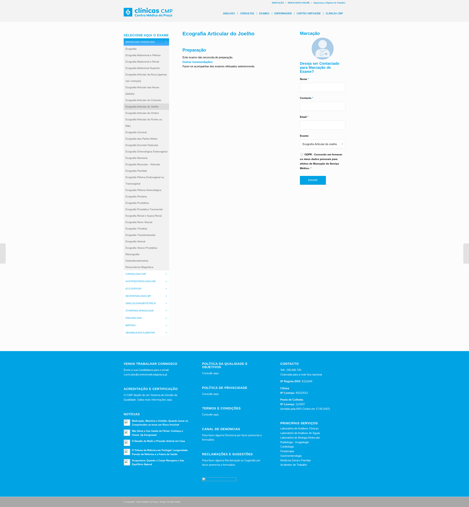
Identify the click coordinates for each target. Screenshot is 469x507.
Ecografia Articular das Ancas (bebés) (142, 90)
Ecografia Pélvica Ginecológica (143, 190)
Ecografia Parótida (136, 170)
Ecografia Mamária (136, 157)
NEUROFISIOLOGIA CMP (138, 296)
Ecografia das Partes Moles (141, 138)
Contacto (306, 98)
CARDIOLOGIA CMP (135, 274)
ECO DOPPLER (133, 288)
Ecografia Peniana (136, 196)
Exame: (304, 135)
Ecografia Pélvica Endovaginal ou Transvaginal (144, 180)
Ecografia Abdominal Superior (142, 68)
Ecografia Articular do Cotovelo (143, 100)
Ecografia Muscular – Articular (142, 164)
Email (304, 117)
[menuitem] (278, 3)
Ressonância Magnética (139, 267)
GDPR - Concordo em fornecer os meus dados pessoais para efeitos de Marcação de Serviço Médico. (321, 161)
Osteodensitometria (136, 260)
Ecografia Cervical (136, 132)
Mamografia (132, 254)
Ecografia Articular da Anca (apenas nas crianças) (146, 77)
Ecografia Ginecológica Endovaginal (146, 151)
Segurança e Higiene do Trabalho (329, 3)
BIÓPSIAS (130, 325)
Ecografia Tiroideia (136, 228)
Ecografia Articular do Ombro (142, 113)
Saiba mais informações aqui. (155, 399)
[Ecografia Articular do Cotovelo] (3, 253)
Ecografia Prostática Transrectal (144, 209)
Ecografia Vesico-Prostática (141, 247)
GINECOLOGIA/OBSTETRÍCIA (140, 303)
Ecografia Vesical (135, 241)
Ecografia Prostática (137, 202)
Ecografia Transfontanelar (140, 235)
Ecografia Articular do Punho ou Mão (143, 122)
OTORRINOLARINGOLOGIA (139, 310)
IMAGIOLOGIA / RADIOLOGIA (140, 42)
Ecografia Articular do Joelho (142, 106)
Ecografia (130, 48)
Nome (304, 79)
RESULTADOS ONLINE (299, 3)
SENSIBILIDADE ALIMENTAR (140, 332)
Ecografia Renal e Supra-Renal (143, 215)
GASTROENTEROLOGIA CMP (140, 281)
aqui (215, 373)
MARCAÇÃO (278, 3)
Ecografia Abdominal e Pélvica (142, 55)
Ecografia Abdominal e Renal (142, 61)
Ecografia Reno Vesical (138, 222)
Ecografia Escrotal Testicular (141, 145)
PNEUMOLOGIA (133, 318)
